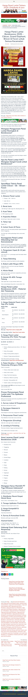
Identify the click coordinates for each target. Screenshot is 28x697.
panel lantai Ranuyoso (16, 627)
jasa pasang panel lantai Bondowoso (14, 615)
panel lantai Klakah (14, 622)
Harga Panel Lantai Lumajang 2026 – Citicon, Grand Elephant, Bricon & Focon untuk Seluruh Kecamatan (7, 642)
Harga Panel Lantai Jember (19, 332)
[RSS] (14, 1)
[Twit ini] (5, 574)
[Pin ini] (7, 574)
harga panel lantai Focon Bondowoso (14, 607)
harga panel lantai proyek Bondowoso (9, 612)
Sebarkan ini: (4, 571)
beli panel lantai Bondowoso (19, 601)
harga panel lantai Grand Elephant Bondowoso (13, 608)
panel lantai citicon (10, 621)
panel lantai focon (18, 621)
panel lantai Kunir (14, 624)
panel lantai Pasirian (10, 625)
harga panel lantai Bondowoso (15, 604)
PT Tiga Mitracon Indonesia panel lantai (14, 634)
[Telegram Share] (10, 574)
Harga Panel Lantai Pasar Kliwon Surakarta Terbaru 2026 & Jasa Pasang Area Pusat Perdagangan (16, 583)
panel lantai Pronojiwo (19, 625)
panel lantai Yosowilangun (13, 633)
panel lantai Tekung (11, 630)
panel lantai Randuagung (6, 627)
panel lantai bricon (10, 619)
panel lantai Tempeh (20, 630)
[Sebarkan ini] (2, 574)
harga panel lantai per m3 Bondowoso (17, 610)
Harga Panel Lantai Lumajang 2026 (14, 329)
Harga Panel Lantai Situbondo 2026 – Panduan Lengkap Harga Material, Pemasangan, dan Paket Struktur (21, 642)
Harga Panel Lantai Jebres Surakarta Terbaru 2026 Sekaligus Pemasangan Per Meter (17, 596)
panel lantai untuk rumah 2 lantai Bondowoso (14, 630)
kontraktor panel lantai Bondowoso (16, 616)
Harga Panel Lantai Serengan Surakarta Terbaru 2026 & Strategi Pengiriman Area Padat (17, 589)
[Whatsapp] (12, 574)
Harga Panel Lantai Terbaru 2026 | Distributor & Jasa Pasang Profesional (14, 7)
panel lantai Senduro (12, 628)
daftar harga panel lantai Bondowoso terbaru (10, 603)
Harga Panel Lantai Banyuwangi (16, 360)
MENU (24, 16)
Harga (8, 601)
